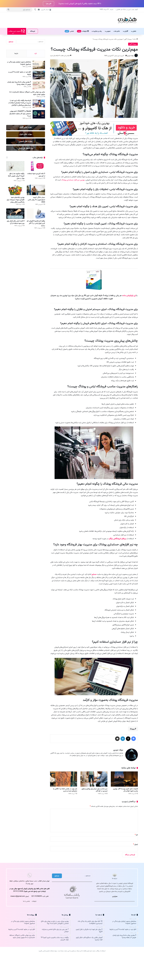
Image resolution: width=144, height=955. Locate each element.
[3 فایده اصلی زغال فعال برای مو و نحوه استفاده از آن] (15, 213)
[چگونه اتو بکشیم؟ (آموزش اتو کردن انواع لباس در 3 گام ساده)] (36, 213)
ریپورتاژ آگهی (128, 39)
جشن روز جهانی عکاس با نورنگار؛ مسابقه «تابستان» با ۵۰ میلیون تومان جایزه (27, 93)
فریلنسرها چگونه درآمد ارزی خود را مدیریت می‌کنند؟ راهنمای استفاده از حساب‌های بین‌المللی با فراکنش (20, 102)
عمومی (108, 31)
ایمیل (135, 844)
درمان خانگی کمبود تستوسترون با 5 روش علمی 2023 (36, 199)
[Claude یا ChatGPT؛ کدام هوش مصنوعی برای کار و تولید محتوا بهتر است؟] (39, 114)
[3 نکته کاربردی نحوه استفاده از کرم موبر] (36, 166)
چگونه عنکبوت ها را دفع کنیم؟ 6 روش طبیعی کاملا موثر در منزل (16, 176)
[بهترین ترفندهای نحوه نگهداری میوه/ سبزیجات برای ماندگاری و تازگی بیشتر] (15, 190)
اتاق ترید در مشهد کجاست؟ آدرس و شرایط (20, 73)
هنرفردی (114, 896)
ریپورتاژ (132, 728)
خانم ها (117, 31)
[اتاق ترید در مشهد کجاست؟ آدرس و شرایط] (39, 75)
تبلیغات (82, 31)
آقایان (126, 31)
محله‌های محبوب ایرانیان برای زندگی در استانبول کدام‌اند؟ (19, 63)
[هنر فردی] (127, 20)
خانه (134, 39)
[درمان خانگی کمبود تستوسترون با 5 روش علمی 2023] (36, 190)
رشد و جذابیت (97, 31)
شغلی (134, 31)
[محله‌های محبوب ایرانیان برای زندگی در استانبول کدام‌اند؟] (39, 65)
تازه (36, 53)
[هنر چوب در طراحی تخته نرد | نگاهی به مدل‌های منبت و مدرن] (63, 779)
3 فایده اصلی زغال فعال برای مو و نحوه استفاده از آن (15, 222)
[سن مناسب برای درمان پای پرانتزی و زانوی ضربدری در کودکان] (93, 779)
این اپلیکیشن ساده (129, 295)
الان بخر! (48, 3)
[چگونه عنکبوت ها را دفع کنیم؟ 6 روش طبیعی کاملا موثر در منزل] (15, 166)
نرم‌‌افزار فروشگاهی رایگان (117, 538)
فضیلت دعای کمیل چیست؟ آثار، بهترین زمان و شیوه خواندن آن (125, 790)
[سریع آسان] (94, 135)
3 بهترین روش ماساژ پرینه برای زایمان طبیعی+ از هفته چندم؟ (19, 83)
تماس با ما (26, 901)
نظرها (16, 53)
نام (136, 835)
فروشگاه (32, 31)
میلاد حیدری (130, 56)
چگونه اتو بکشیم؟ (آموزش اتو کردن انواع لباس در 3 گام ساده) (36, 223)
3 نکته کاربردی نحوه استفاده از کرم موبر (36, 174)
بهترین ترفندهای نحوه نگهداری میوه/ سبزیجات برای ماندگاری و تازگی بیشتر (15, 199)
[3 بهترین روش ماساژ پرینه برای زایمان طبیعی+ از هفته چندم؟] (39, 85)
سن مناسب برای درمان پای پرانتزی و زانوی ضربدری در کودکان (94, 790)
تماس (69, 31)
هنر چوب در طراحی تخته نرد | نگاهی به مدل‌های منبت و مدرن (65, 790)
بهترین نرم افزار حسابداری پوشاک (73, 180)
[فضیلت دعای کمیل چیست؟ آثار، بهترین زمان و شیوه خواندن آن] (124, 779)
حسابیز (94, 574)
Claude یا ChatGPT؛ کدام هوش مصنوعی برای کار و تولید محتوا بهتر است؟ (20, 113)
